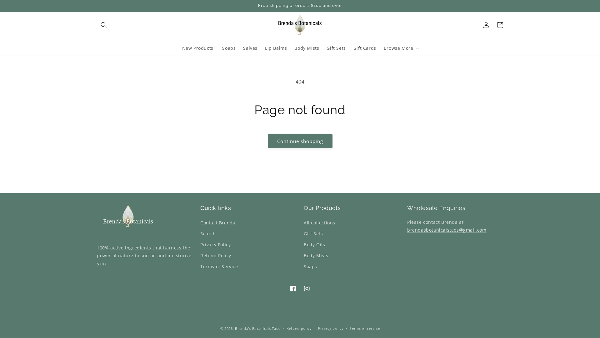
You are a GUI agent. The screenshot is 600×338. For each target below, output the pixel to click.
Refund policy (299, 328)
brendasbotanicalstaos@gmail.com (447, 230)
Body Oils (314, 245)
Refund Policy (215, 256)
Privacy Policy (215, 245)
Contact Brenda (217, 223)
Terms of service (365, 328)
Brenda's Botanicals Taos (257, 328)
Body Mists (316, 256)
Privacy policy (331, 328)
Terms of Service (219, 266)
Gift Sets (313, 234)
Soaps (310, 266)
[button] (104, 25)
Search (208, 234)
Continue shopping (300, 141)
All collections (319, 223)
